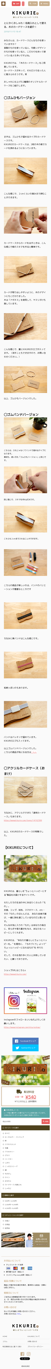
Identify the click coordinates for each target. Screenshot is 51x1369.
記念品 (7, 1228)
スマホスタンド (10, 1144)
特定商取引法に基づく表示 (12, 1346)
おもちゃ (8, 1181)
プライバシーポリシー (35, 1346)
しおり (7, 1163)
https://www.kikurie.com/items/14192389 (23, 820)
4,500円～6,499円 (11, 1208)
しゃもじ (8, 1188)
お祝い (7, 1221)
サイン (7, 1177)
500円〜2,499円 (11, 1201)
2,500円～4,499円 (11, 1204)
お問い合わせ (32, 1341)
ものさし (8, 1174)
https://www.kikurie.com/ (15, 974)
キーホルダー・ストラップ (14, 1137)
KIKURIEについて (34, 1336)
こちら (34, 752)
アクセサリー (9, 1152)
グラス (7, 1155)
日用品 (7, 1224)
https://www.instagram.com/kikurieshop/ (22, 1027)
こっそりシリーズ (11, 1166)
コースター (9, 1159)
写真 (6, 1148)
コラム (5, 1341)
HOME (5, 1336)
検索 (46, 1121)
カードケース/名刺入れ (13, 1185)
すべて (7, 1133)
